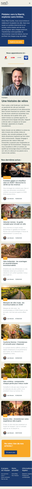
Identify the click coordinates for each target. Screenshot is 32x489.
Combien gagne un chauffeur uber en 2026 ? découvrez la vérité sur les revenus (14, 183)
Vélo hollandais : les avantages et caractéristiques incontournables (15, 263)
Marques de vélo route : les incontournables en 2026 (13, 304)
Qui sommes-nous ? (5, 474)
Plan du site (4, 479)
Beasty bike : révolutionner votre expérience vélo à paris (16, 420)
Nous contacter (5, 477)
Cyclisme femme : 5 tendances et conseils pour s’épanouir (15, 343)
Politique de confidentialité (26, 476)
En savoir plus (10, 452)
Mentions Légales (27, 473)
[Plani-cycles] (4, 3)
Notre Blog (15, 473)
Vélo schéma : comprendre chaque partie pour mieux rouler (15, 382)
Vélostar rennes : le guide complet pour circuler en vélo (14, 223)
